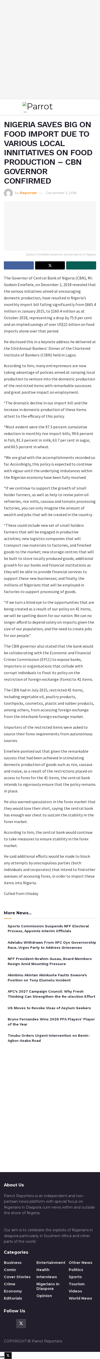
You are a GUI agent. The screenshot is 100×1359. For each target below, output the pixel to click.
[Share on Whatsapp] (81, 265)
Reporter (28, 193)
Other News (80, 1262)
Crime (9, 1284)
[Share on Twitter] (50, 265)
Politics (76, 1269)
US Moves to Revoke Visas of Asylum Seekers (49, 1008)
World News (80, 1298)
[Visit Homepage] (49, 107)
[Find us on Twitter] (21, 1323)
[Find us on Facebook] (9, 1323)
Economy (13, 1291)
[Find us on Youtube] (33, 1323)
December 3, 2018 (61, 193)
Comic (10, 1269)
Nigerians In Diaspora (47, 1286)
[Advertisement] (50, 49)
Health (42, 1269)
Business (13, 1262)
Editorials (13, 1298)
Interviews (46, 1277)
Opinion (44, 1295)
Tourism (77, 1284)
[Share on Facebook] (19, 265)
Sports (75, 1277)
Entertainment (50, 1262)
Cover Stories (17, 1277)
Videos (75, 1291)
